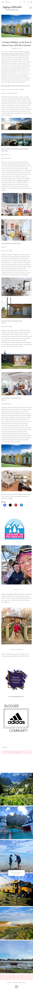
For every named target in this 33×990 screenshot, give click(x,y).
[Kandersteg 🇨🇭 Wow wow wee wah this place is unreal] (16, 789)
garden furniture (22, 180)
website (10, 498)
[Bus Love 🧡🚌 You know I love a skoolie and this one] (16, 889)
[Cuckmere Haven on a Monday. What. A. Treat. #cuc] (16, 923)
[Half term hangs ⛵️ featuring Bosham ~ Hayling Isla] (16, 956)
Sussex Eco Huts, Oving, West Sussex (11, 398)
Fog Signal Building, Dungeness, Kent (11, 243)
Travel (16, 40)
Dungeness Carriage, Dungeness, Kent (11, 321)
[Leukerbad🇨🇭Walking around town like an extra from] (16, 822)
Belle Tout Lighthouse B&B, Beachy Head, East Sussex (15, 85)
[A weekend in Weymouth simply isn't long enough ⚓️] (16, 856)
